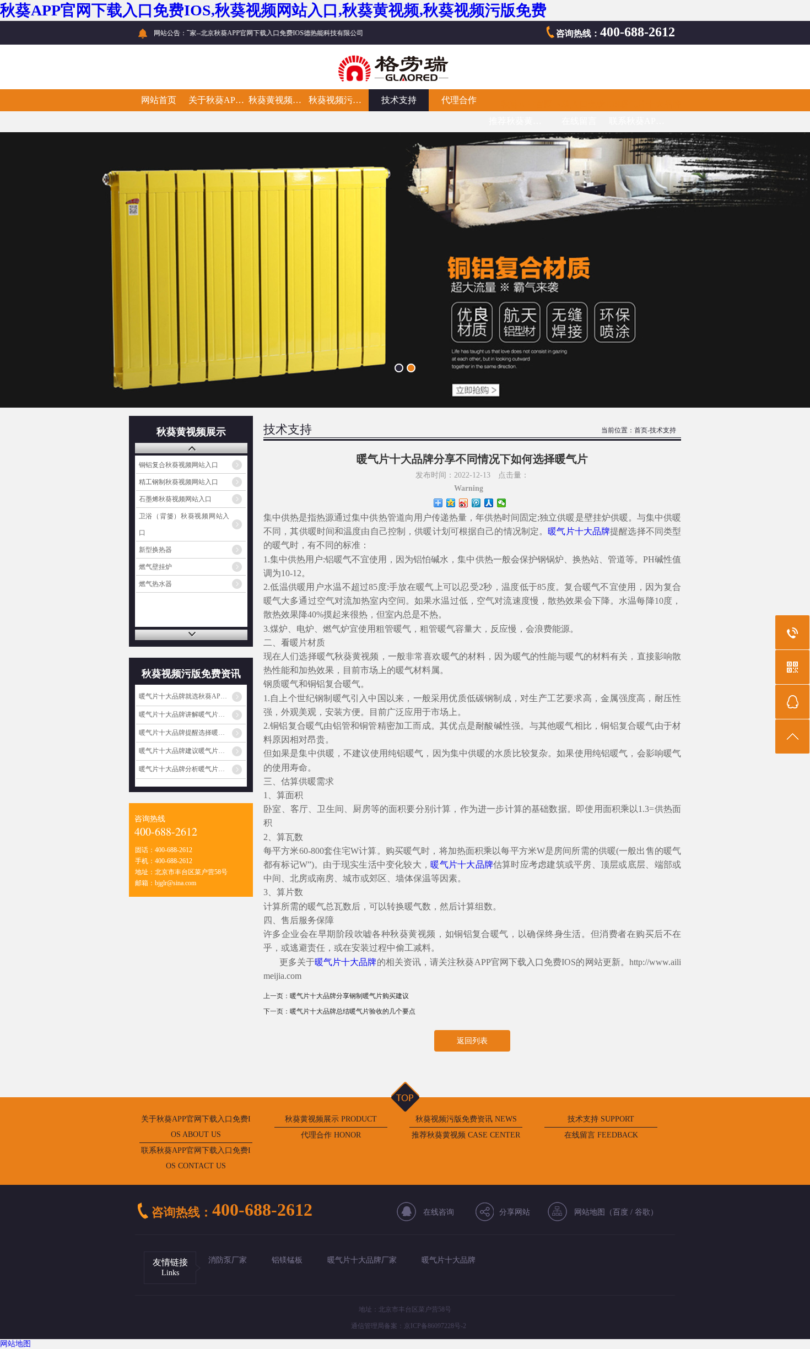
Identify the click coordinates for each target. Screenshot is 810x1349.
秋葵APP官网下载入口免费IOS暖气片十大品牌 (591, 104)
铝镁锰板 (287, 1260)
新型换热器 (155, 550)
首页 (640, 430)
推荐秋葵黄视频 (519, 121)
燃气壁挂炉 (155, 567)
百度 (620, 1212)
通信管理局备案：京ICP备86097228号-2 (408, 1326)
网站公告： (170, 33)
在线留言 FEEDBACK (601, 1135)
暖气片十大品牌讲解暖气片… (182, 714)
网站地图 (15, 1344)
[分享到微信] (501, 503)
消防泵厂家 (227, 1260)
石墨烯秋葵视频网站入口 (175, 499)
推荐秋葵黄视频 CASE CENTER (466, 1135)
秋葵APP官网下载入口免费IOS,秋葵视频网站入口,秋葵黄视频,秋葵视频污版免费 (273, 10)
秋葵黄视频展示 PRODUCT (331, 1119)
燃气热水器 (155, 584)
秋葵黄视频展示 (279, 100)
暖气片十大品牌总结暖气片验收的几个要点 (352, 1011)
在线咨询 (438, 1212)
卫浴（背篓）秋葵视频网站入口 (184, 524)
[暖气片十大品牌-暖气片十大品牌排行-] (316, 80)
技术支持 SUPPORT (601, 1119)
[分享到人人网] (489, 503)
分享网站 (514, 1212)
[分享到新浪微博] (463, 503)
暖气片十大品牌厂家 (362, 1260)
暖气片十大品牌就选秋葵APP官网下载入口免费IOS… (192, 696)
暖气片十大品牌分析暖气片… (182, 769)
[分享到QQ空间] (451, 503)
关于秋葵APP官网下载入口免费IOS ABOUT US (196, 1127)
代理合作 (459, 100)
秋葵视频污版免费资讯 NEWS (466, 1119)
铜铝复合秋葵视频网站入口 (178, 465)
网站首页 (158, 100)
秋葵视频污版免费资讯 (339, 100)
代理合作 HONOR (331, 1135)
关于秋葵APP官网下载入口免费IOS (218, 100)
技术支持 (399, 100)
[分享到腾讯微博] (476, 503)
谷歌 (642, 1212)
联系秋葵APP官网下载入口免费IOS (639, 121)
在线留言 (579, 121)
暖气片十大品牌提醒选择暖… (182, 732)
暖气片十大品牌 (579, 531)
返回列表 (472, 1041)
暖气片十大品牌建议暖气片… (182, 751)
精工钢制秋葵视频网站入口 (178, 482)
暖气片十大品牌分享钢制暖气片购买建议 (349, 996)
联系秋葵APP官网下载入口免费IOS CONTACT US (196, 1158)
